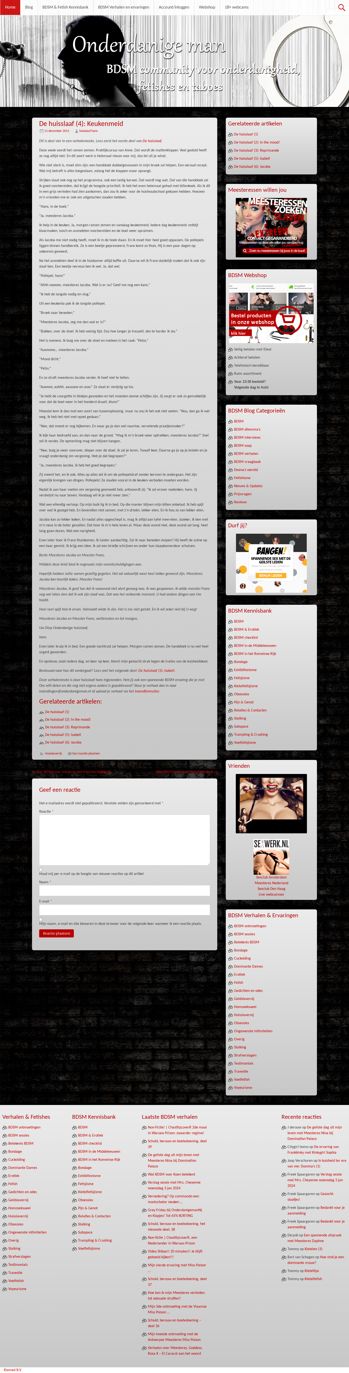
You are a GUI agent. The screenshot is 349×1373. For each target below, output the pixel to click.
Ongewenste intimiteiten (253, 1031)
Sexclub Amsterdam (271, 877)
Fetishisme (242, 478)
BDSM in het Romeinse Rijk (255, 654)
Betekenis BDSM (246, 942)
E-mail (45, 901)
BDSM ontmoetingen (250, 926)
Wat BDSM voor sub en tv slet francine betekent (71, 772)
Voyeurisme (243, 1088)
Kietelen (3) (313, 1249)
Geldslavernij (244, 999)
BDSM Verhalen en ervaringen (123, 7)
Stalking (240, 718)
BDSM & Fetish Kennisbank (65, 7)
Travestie (241, 1072)
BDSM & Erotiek (246, 630)
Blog (29, 7)
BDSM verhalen (246, 454)
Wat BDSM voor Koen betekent (171, 1174)
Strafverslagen (245, 1055)
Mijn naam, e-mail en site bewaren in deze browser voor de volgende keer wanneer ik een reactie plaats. (120, 924)
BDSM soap (243, 446)
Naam (45, 882)
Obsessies (241, 694)
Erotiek (239, 975)
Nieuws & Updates (248, 486)
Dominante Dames (248, 967)
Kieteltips (312, 1271)
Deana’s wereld (246, 470)
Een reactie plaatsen (86, 753)
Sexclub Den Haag (271, 889)
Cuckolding (242, 958)
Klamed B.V (12, 1370)
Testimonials (243, 1064)
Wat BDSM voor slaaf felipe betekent (186, 772)
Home (10, 7)
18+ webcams (237, 7)
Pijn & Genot (244, 702)
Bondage (241, 662)
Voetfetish (242, 1080)
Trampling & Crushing (251, 735)
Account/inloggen (174, 7)
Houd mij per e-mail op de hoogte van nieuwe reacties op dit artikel (91, 874)
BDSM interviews (247, 438)
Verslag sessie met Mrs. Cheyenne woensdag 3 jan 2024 (315, 1180)
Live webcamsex (271, 895)
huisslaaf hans (88, 131)
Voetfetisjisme (245, 743)
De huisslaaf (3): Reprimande (67, 727)
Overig (239, 1039)
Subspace (241, 727)
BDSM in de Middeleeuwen (255, 646)
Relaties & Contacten (250, 710)
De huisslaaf (152, 141)
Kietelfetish (313, 1279)
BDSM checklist (246, 638)
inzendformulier (147, 691)
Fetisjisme (242, 678)
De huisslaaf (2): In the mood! (68, 720)
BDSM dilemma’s (247, 430)
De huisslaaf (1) (57, 712)
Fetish (238, 983)
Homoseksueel (245, 1007)
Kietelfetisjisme (246, 686)
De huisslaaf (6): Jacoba (63, 742)
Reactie (46, 812)
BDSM (239, 421)
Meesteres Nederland (271, 883)
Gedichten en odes (248, 991)
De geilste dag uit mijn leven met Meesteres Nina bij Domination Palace (173, 1160)
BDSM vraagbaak (247, 462)
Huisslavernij (53, 753)
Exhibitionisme (245, 670)
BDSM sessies (244, 934)
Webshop (207, 7)
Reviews (240, 502)
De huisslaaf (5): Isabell (156, 671)
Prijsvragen (242, 494)
